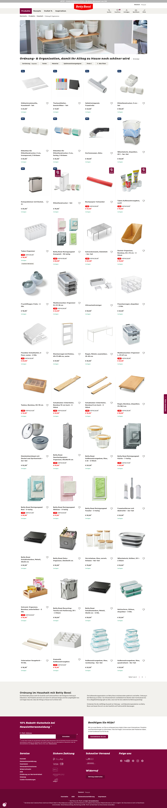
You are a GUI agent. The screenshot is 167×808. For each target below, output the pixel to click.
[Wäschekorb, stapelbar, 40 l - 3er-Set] (131, 132)
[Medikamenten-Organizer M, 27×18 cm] (67, 284)
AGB (21, 772)
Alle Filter (102, 63)
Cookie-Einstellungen (28, 779)
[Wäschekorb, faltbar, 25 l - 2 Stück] (131, 538)
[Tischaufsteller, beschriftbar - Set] (67, 84)
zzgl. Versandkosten (92, 801)
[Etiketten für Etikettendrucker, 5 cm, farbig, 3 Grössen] (67, 132)
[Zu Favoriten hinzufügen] (47, 103)
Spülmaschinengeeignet (72, 63)
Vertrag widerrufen (95, 777)
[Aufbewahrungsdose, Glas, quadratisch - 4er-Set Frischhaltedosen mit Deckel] (131, 640)
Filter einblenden (165, 405)
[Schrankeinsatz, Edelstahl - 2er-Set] (99, 231)
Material (55, 63)
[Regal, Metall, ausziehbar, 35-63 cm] (99, 334)
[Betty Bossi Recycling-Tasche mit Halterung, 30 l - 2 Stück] (67, 588)
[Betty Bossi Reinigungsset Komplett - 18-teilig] (67, 231)
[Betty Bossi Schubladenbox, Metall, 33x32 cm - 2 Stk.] (99, 588)
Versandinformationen (28, 766)
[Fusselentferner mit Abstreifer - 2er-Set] (131, 488)
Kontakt (23, 759)
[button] (126, 11)
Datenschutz (53, 743)
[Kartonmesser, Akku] (99, 132)
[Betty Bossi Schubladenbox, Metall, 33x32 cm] (35, 538)
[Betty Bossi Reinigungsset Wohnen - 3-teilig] (67, 488)
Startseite (64, 796)
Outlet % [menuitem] (48, 11)
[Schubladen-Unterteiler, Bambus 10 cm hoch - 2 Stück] (67, 384)
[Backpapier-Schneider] (99, 181)
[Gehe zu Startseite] (83, 7)
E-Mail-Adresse (26, 733)
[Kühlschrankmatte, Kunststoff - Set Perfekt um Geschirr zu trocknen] (35, 84)
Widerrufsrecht (25, 769)
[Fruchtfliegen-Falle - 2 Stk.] (35, 284)
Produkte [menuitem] (25, 11)
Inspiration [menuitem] (60, 11)
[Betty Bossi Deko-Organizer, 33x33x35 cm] (67, 538)
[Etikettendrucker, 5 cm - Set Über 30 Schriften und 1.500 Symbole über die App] (131, 84)
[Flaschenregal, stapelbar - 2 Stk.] (131, 284)
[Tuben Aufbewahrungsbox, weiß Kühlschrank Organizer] (131, 181)
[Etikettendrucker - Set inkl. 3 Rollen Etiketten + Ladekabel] (67, 181)
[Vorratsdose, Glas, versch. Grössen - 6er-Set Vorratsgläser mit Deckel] (99, 538)
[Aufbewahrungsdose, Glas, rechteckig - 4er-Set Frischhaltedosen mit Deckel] (99, 640)
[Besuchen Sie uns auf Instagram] (137, 761)
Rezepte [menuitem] (37, 11)
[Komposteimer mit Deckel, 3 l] (35, 181)
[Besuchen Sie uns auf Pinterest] (133, 761)
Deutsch (137, 4)
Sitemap (23, 777)
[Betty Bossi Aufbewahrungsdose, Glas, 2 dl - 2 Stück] (99, 436)
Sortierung (29, 63)
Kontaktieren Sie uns (98, 736)
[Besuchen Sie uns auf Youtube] (127, 761)
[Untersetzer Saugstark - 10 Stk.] (35, 640)
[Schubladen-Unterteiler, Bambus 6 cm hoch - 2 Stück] (99, 384)
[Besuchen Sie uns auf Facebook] (121, 761)
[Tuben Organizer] (35, 231)
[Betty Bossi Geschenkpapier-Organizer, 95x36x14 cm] (67, 436)
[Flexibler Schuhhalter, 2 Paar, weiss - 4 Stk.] (35, 334)
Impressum (24, 764)
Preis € (89, 63)
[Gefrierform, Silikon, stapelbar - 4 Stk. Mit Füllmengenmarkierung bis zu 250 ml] (131, 588)
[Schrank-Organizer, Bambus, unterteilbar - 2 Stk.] (35, 588)
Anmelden (66, 736)
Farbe (44, 63)
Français (143, 4)
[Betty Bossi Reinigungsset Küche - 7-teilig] (131, 436)
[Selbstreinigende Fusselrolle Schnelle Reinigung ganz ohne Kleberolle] (99, 84)
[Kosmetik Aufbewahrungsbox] (67, 640)
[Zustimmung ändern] (4, 804)
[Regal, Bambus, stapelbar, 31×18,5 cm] (131, 384)
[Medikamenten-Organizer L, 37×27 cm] (131, 334)
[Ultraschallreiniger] (99, 284)
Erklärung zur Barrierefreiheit (31, 774)
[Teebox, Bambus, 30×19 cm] (35, 384)
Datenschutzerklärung (28, 761)
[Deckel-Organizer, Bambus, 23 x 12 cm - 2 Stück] (131, 231)
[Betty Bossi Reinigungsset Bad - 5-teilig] (35, 488)
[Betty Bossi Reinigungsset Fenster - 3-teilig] (99, 488)
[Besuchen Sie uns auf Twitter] (142, 761)
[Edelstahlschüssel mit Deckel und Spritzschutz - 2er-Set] (35, 436)
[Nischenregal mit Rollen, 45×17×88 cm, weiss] (67, 334)
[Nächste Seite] (145, 677)
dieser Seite (34, 743)
